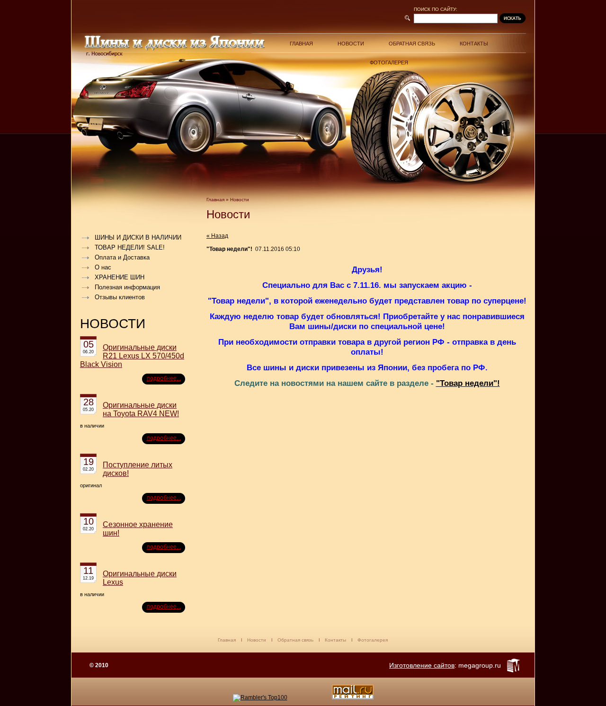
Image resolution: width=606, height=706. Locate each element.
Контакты (474, 43)
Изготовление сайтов (421, 665)
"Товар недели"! (468, 383)
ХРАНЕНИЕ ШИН (119, 277)
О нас (103, 267)
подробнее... (164, 378)
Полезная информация (127, 287)
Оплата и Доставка (122, 257)
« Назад (217, 235)
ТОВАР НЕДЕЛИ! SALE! (130, 247)
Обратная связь (412, 43)
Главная (301, 43)
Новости (351, 43)
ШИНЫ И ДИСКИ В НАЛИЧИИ (138, 237)
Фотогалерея (389, 62)
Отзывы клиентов (120, 297)
